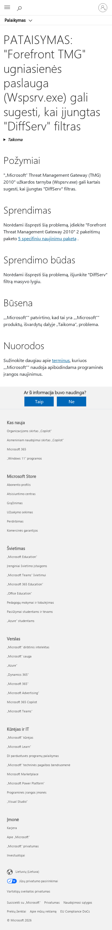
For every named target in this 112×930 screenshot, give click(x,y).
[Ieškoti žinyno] (20, 7)
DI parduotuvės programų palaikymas (33, 756)
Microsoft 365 (16, 449)
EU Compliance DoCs (75, 911)
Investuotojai (16, 855)
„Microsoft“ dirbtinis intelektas (28, 647)
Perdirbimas (15, 521)
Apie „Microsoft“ (18, 837)
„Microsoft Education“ (22, 557)
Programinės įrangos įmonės (27, 792)
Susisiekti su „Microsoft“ (23, 902)
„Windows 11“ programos (24, 458)
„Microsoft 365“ (17, 683)
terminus (61, 360)
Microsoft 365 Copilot (22, 702)
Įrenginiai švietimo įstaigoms (27, 566)
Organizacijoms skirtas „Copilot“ (29, 431)
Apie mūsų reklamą (43, 911)
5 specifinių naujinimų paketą (47, 238)
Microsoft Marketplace (22, 774)
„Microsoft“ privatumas (23, 846)
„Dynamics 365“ (18, 674)
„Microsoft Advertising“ (23, 693)
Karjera (12, 828)
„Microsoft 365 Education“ (25, 584)
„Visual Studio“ (17, 801)
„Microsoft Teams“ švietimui (26, 575)
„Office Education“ (19, 593)
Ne (71, 401)
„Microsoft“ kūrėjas (20, 737)
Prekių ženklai (16, 911)
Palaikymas (16, 20)
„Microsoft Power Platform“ (26, 783)
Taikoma (15, 139)
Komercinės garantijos (22, 530)
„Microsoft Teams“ (19, 711)
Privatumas (52, 902)
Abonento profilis (19, 484)
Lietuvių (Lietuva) (27, 871)
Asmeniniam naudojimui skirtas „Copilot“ (35, 440)
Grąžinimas (15, 503)
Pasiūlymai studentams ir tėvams (30, 611)
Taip (39, 401)
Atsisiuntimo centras (21, 494)
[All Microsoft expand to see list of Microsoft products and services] (7, 8)
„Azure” (12, 665)
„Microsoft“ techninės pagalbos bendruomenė (38, 765)
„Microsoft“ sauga (19, 656)
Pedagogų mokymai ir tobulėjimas (30, 602)
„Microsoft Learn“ (19, 746)
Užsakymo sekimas (20, 512)
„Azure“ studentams (20, 621)
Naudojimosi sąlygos (77, 902)
